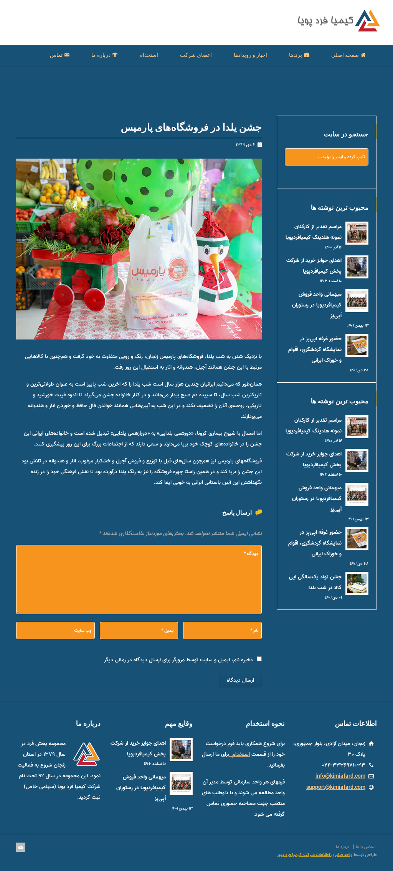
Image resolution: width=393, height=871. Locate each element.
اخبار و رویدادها (250, 54)
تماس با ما (365, 847)
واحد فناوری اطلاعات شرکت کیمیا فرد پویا (314, 855)
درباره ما (101, 54)
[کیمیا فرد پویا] (337, 30)
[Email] (20, 847)
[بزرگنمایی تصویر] (133, 160)
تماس (56, 54)
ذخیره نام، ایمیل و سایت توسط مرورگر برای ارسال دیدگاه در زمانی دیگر (178, 660)
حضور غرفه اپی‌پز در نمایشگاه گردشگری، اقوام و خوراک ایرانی (315, 349)
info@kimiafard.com (340, 776)
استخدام (148, 54)
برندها (295, 54)
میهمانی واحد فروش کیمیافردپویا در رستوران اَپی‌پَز (317, 305)
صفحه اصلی (345, 54)
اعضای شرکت (196, 54)
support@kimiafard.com (335, 787)
